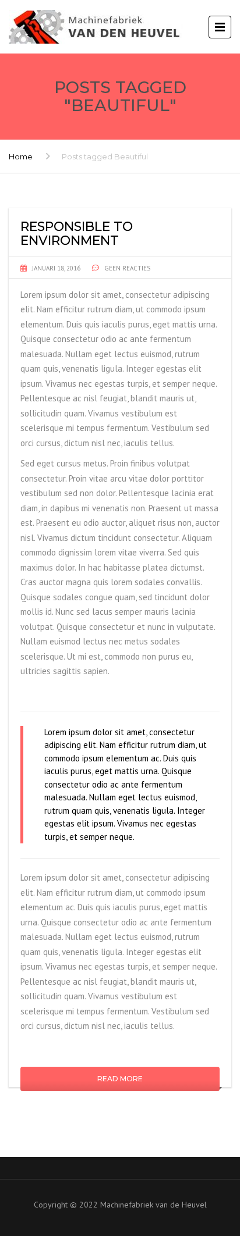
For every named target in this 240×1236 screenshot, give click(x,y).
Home (21, 156)
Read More (120, 1078)
